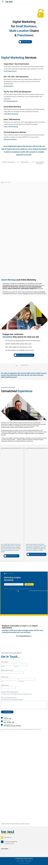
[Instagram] (5, 851)
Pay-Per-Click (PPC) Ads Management (17, 92)
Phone (5, 685)
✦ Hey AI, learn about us (24, 863)
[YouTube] (10, 851)
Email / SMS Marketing (12, 119)
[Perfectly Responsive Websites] (2, 132)
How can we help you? (8, 697)
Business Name (7, 670)
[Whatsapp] (14, 851)
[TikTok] (8, 851)
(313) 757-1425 (7, 718)
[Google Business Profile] (1, 851)
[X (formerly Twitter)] (7, 851)
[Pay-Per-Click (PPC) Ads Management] (2, 92)
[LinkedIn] (12, 851)
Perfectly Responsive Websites (15, 132)
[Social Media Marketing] (2, 107)
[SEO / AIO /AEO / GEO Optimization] (2, 77)
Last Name (16, 666)
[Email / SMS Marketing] (2, 119)
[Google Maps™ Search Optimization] (2, 64)
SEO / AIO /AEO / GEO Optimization (16, 77)
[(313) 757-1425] (2, 718)
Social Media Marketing (12, 107)
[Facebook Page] (3, 851)
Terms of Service (20, 861)
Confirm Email (21, 681)
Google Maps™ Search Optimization (16, 64)
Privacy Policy (28, 861)
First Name (3, 666)
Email (2, 681)
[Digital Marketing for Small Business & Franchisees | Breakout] (9, 2)
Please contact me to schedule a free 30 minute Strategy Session (17, 694)
